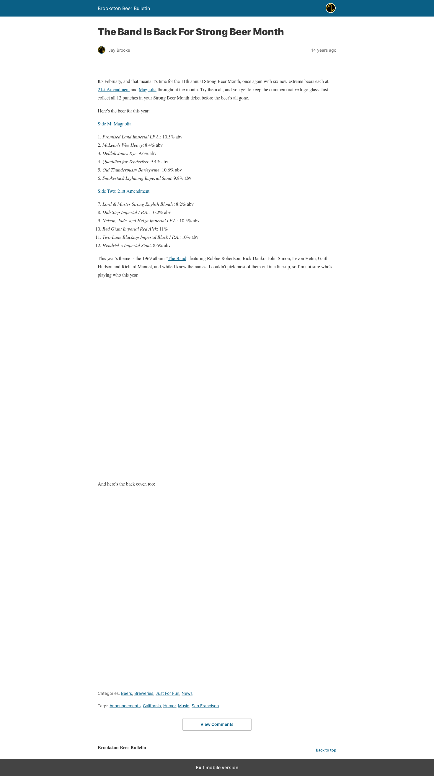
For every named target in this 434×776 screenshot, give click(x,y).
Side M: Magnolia (114, 123)
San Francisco (205, 705)
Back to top (326, 750)
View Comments (217, 724)
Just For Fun (167, 693)
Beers (126, 693)
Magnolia (147, 89)
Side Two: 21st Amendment (123, 191)
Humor (169, 705)
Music (183, 705)
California (152, 705)
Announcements (125, 705)
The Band (177, 258)
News (187, 693)
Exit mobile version (217, 767)
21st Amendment (114, 89)
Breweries (143, 693)
